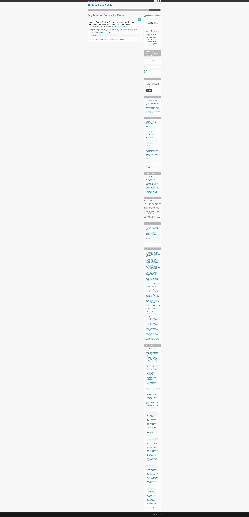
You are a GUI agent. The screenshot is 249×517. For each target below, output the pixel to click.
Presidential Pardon (112, 39)
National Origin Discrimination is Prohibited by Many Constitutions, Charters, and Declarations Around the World (153, 354)
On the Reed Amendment (152, 467)
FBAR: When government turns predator (152, 403)
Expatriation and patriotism (152, 485)
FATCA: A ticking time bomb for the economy (153, 388)
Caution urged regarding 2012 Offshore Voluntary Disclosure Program (152, 228)
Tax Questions (148, 165)
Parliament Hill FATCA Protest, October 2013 (152, 237)
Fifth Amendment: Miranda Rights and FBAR (152, 451)
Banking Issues (149, 126)
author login (110, 10)
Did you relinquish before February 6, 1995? (152, 470)
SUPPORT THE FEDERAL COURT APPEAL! (151, 35)
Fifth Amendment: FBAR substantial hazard (152, 444)
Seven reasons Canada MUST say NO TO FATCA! (152, 391)
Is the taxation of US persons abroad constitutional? (151, 373)
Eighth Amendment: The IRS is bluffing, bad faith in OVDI (152, 459)
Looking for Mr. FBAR (151, 427)
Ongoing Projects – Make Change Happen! (152, 104)
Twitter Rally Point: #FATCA (151, 100)
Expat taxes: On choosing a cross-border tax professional (152, 378)
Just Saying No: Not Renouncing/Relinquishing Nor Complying (152, 144)
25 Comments (125, 26)
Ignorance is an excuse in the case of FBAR (152, 424)
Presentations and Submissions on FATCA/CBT (153, 155)
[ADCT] (153, 30)
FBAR (97, 39)
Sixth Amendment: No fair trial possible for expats (152, 455)
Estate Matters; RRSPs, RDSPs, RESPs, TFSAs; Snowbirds (152, 184)
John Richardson (151, 58)
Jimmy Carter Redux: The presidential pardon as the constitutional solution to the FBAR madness (113, 23)
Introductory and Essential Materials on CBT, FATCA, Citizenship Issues (151, 122)
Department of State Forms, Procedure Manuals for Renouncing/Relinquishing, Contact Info (152, 274)
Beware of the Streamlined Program (151, 349)
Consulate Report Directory (151, 129)
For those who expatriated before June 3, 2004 (152, 474)
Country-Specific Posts (150, 176)
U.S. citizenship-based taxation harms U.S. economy (151, 383)
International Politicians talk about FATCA (152, 398)
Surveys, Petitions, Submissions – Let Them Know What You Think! (152, 108)
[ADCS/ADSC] (153, 24)
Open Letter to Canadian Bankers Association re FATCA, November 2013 (152, 242)
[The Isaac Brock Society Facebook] (157, 1)
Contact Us (148, 167)
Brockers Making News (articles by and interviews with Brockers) (153, 191)
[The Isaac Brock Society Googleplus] (155, 1)
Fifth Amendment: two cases (152, 447)
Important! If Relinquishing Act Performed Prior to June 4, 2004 (152, 188)
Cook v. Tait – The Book (152, 369)
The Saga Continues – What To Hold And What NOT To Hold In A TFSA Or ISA (152, 296)
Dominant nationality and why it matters (152, 507)
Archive (116, 10)
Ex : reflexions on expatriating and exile (151, 488)
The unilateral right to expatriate (151, 496)
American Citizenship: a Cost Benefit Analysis (151, 500)
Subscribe (149, 90)
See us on (146, 70)
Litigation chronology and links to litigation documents (152, 45)
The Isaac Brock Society (100, 5)
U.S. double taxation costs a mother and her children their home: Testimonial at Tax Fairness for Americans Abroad (153, 254)
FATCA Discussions (149, 134)
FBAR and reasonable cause (151, 420)
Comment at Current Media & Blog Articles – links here (153, 111)
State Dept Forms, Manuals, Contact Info (151, 161)
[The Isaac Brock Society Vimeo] (158, 1)
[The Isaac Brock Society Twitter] (160, 1)
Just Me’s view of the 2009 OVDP (152, 412)
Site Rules (148, 158)
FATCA (91, 39)
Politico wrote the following (105, 32)
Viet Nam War (122, 39)
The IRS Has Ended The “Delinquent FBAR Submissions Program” (153, 279)
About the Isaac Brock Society (99, 10)
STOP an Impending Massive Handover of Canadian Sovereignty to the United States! (152, 233)
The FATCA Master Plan (152, 394)
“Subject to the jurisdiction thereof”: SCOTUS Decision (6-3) (153, 315)
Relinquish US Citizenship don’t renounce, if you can (152, 464)
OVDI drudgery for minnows (152, 405)
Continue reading (95, 35)
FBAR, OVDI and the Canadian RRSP (151, 416)
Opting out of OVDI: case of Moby (152, 408)
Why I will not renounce (151, 503)
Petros (102, 26)
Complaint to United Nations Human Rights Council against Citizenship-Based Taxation (152, 15)
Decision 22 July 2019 (151, 39)
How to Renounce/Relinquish (151, 140)
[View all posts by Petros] (104, 26)
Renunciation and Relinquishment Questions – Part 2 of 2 (152, 151)
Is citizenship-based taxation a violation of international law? (152, 367)
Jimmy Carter (103, 39)
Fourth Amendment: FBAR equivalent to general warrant (152, 440)
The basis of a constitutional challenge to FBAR (152, 435)
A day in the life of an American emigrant (151, 492)
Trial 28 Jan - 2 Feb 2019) (152, 41)
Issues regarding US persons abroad (115, 26)
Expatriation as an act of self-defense (152, 482)
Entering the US (149, 131)
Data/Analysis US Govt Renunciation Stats (150, 180)
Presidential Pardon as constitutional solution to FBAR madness (152, 431)
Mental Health (148, 147)
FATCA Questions (149, 137)
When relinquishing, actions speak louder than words (152, 478)
